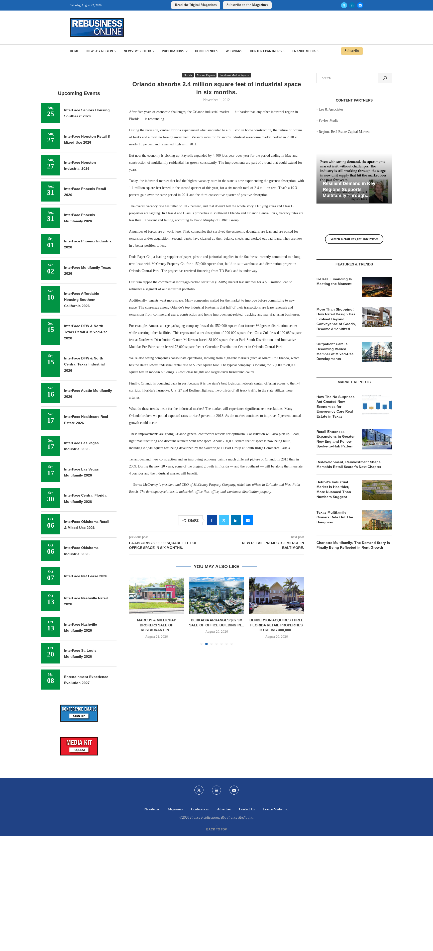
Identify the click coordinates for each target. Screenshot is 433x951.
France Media (304, 51)
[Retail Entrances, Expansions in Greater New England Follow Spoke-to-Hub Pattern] (377, 439)
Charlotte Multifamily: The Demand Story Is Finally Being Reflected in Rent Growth (353, 545)
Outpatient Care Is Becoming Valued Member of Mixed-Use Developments (335, 351)
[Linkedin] (352, 5)
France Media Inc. (276, 809)
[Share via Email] (248, 520)
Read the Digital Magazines (195, 5)
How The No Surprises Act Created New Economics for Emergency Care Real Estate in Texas (335, 406)
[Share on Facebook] (212, 520)
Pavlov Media (328, 120)
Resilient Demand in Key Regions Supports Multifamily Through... (349, 189)
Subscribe (352, 51)
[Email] (360, 5)
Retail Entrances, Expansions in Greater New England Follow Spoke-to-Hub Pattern (335, 439)
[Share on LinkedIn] (236, 520)
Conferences (206, 51)
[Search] (385, 78)
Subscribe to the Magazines (247, 5)
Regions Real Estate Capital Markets (344, 132)
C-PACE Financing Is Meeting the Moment (334, 281)
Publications (173, 51)
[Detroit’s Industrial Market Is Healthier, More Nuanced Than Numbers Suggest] (377, 490)
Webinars (234, 51)
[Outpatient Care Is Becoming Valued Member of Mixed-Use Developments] (377, 352)
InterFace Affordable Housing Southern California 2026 (81, 300)
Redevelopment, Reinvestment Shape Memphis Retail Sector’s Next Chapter (348, 464)
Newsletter (151, 809)
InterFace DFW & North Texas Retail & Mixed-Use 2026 (85, 332)
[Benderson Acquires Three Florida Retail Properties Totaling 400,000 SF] (276, 595)
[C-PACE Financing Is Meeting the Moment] (377, 287)
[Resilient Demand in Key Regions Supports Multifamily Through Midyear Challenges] (354, 178)
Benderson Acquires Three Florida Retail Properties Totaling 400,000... (276, 625)
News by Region (99, 51)
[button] (136, 611)
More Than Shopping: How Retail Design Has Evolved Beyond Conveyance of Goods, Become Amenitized (336, 319)
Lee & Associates (331, 109)
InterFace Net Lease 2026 (85, 576)
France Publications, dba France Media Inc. (222, 817)
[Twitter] (344, 5)
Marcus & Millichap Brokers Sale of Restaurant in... (156, 625)
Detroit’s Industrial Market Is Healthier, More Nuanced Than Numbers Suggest (333, 489)
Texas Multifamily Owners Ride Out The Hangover (334, 517)
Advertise (224, 809)
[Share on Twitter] (224, 520)
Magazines (175, 809)
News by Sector (137, 51)
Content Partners (266, 51)
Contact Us (247, 809)
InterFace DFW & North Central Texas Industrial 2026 (84, 364)
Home (74, 51)
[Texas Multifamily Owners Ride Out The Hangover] (377, 520)
